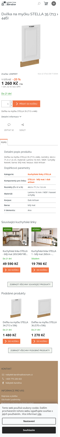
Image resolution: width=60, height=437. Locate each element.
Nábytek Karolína (14, 383)
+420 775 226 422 (14, 378)
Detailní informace (10, 116)
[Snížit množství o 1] (11, 105)
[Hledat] (39, 3)
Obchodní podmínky (10, 399)
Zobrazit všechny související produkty (30, 284)
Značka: (9, 74)
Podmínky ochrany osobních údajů (17, 403)
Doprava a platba (9, 396)
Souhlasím (29, 430)
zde (39, 414)
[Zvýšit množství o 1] (11, 102)
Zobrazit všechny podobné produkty (30, 350)
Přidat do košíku (28, 103)
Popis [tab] (4, 142)
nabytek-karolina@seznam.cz (19, 374)
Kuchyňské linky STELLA (39, 174)
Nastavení (29, 421)
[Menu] (54, 3)
